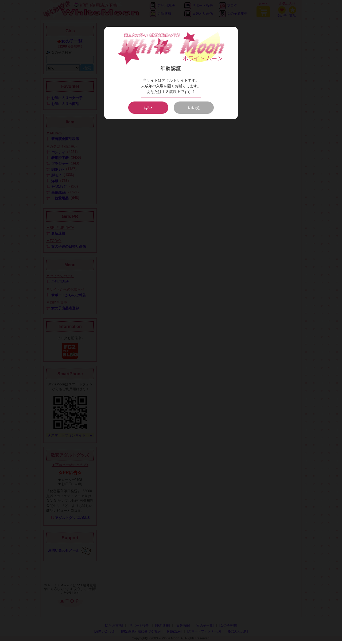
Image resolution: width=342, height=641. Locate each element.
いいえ (194, 107)
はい (148, 107)
